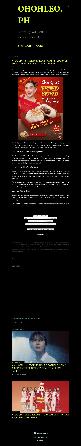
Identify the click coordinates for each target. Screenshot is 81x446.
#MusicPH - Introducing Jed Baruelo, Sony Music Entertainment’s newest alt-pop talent (39, 368)
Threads (31, 221)
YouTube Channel (47, 224)
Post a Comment (21, 374)
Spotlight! (26, 45)
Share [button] (13, 259)
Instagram (51, 218)
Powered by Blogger (42, 433)
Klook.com (17, 322)
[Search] (68, 5)
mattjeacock (45, 437)
